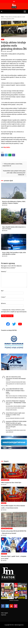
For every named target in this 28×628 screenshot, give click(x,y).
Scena (5, 553)
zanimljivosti (6, 480)
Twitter (7, 606)
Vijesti (3, 39)
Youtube (11, 606)
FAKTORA (14, 330)
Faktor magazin (4, 613)
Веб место (3, 303)
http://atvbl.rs (7, 147)
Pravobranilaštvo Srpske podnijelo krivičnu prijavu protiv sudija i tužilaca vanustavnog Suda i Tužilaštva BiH (14, 172)
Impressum (3, 615)
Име (2, 290)
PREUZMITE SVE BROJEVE (14, 600)
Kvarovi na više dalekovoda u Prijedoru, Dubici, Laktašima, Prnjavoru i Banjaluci (14, 202)
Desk (2, 480)
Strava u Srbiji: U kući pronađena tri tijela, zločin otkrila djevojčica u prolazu (14, 253)
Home (2, 17)
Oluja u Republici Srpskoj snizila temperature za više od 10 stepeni (14, 227)
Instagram (15, 606)
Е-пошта (3, 297)
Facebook (3, 606)
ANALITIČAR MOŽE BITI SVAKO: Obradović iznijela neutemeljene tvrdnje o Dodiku (15, 390)
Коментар (3, 271)
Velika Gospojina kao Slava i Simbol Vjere (11, 482)
